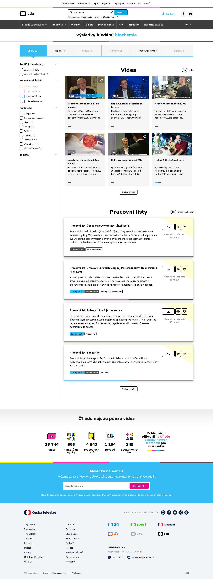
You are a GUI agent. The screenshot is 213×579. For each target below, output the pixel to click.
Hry (121, 24)
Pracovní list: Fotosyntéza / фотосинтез (96, 310)
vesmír (115, 17)
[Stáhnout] (168, 227)
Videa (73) (60, 50)
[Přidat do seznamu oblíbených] (101, 80)
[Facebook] (183, 14)
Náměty (88, 24)
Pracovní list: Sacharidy (85, 352)
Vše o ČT (148, 3)
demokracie (86, 17)
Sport (96, 3)
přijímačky (105, 17)
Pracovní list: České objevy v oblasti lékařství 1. (100, 225)
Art (139, 3)
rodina (96, 17)
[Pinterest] (190, 14)
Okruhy (75, 24)
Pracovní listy (106, 24)
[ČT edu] (27, 14)
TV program (118, 3)
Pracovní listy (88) (148, 50)
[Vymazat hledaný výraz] (111, 12)
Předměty (57, 24)
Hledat (121, 12)
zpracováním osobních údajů (157, 494)
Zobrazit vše (128, 191)
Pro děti (131, 3)
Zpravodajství (84, 3)
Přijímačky (134, 24)
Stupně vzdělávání (33, 24)
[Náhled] (178, 227)
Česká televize (68, 3)
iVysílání (106, 3)
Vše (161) (33, 50)
